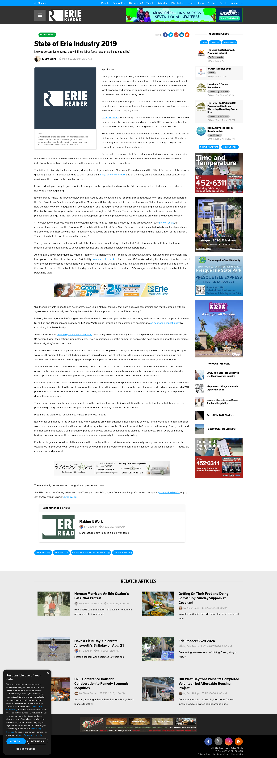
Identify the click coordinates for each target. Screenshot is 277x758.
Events (223, 3)
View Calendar (230, 147)
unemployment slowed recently (74, 334)
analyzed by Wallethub (112, 174)
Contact (212, 3)
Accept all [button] (16, 741)
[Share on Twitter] (170, 35)
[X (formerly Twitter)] (218, 742)
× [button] (47, 673)
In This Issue (235, 249)
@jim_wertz (69, 497)
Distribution (177, 3)
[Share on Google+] (176, 35)
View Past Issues (203, 249)
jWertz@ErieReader (169, 492)
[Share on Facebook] (165, 35)
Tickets (150, 3)
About (201, 3)
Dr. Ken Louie (166, 222)
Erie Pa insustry (43, 552)
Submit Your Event (209, 147)
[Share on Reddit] (187, 35)
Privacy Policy (237, 754)
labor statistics (61, 552)
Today (204, 42)
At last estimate (110, 117)
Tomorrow (215, 42)
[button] (27, 749)
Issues (191, 3)
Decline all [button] (37, 741)
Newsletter (237, 3)
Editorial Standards (206, 754)
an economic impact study (165, 323)
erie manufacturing (123, 552)
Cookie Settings (24, 735)
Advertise (162, 3)
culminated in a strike (104, 259)
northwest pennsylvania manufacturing (91, 552)
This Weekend (229, 42)
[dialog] (27, 712)
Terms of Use (222, 754)
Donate (105, 3)
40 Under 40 (136, 3)
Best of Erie (119, 3)
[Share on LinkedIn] (181, 35)
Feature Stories (47, 35)
